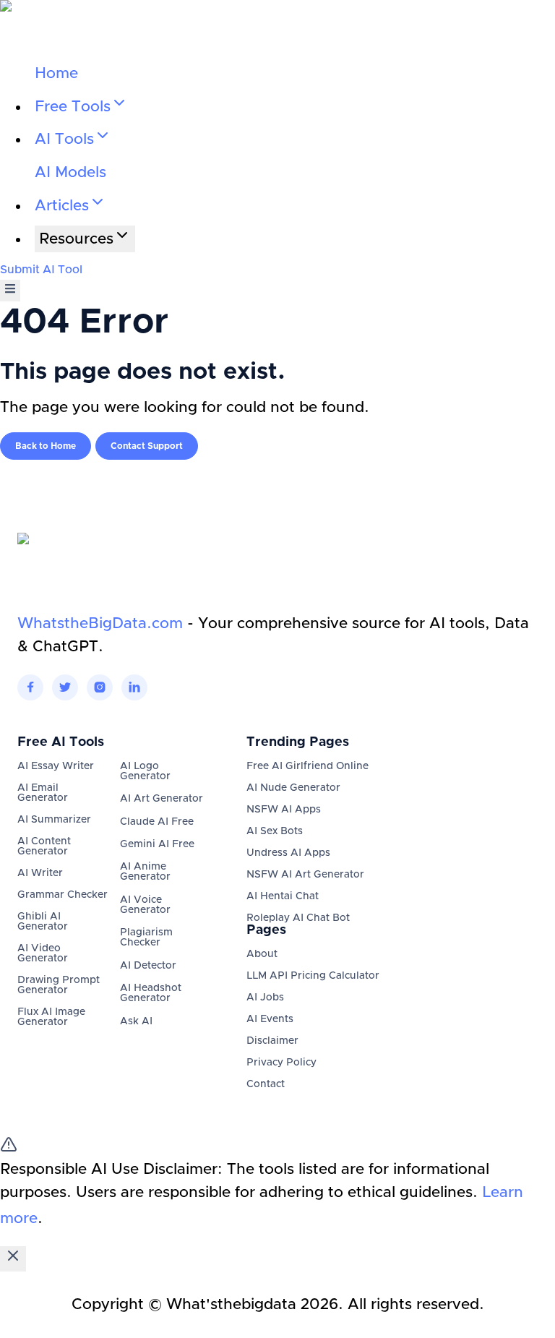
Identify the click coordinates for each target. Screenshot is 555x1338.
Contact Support (147, 446)
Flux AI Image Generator (51, 1017)
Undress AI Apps (288, 853)
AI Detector (148, 966)
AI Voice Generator (145, 905)
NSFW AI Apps (283, 810)
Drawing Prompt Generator (58, 985)
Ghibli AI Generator (42, 922)
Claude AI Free (157, 822)
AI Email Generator (42, 793)
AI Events (269, 1019)
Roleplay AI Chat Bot (298, 918)
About (262, 954)
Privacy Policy (281, 1063)
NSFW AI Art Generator (305, 875)
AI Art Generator (161, 799)
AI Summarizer (54, 820)
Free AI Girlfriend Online (307, 766)
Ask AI (136, 1021)
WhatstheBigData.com (100, 623)
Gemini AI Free (157, 844)
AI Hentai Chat (282, 896)
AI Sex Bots (274, 831)
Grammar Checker (62, 895)
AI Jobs (265, 997)
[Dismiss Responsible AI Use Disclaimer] (13, 1258)
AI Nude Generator (293, 788)
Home (56, 73)
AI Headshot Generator (150, 993)
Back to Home (45, 446)
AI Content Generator (44, 846)
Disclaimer (272, 1041)
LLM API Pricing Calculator (312, 976)
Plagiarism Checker (146, 937)
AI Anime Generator (145, 872)
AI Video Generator (42, 953)
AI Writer (40, 873)
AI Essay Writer (55, 766)
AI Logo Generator (145, 771)
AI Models (70, 172)
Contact (265, 1084)
